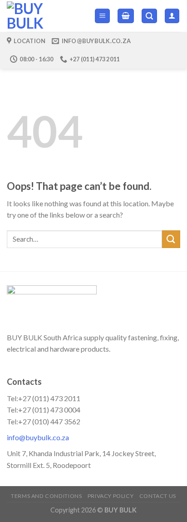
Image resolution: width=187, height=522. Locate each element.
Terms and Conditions (46, 495)
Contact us (157, 495)
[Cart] (126, 16)
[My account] (172, 16)
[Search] (149, 16)
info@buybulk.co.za (38, 437)
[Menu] (102, 16)
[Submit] (171, 239)
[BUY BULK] (44, 15)
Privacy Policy (111, 495)
